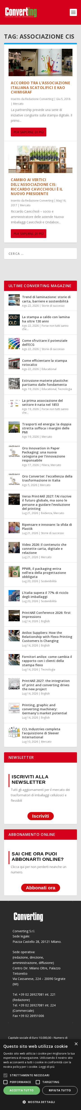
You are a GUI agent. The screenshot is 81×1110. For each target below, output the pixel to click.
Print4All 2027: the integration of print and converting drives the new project (46, 685)
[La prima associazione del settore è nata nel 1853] (14, 403)
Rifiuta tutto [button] (60, 1090)
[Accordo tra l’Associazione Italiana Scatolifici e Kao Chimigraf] (40, 62)
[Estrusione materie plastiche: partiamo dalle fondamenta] (14, 383)
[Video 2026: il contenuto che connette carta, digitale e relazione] (14, 547)
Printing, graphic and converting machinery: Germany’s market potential (44, 709)
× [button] (76, 1044)
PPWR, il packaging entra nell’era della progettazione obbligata (44, 572)
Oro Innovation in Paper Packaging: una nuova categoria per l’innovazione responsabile (43, 454)
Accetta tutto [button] (22, 1090)
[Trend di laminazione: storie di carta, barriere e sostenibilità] (14, 300)
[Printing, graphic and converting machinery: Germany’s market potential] (14, 708)
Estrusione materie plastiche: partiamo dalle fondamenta (45, 382)
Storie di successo (53, 306)
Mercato (18, 104)
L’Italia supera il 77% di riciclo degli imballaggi (45, 595)
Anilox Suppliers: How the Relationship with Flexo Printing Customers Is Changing (47, 636)
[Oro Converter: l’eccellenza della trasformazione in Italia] (14, 479)
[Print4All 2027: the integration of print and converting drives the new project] (14, 683)
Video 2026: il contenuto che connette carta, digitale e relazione (44, 548)
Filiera (45, 465)
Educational (49, 369)
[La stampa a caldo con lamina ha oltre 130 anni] (14, 320)
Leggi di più (46, 1067)
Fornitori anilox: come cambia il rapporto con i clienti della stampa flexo (47, 661)
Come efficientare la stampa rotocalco (44, 362)
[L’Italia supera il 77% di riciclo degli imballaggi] (14, 595)
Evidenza (46, 513)
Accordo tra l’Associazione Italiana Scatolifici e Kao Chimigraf (40, 87)
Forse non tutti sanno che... (45, 327)
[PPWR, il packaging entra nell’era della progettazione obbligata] (14, 571)
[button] (40, 1102)
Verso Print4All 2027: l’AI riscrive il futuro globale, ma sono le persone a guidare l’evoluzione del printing (46, 502)
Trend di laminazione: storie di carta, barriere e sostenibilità (46, 299)
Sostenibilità (48, 581)
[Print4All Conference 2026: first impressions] (14, 615)
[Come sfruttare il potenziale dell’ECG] (14, 343)
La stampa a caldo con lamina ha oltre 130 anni (46, 319)
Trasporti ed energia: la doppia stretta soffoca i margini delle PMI (46, 428)
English (45, 621)
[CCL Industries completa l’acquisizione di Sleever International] (14, 732)
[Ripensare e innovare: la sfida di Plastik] (14, 527)
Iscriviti (40, 816)
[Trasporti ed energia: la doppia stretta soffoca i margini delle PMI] (14, 427)
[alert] (40, 1074)
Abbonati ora (40, 887)
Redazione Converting (39, 99)
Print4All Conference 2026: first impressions (46, 614)
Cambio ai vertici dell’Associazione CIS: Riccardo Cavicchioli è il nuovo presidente (37, 186)
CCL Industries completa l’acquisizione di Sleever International (41, 733)
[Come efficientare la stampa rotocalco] (14, 363)
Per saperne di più (29, 132)
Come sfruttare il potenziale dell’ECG (44, 342)
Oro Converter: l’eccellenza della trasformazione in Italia (47, 478)
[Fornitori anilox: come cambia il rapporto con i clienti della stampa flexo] (14, 659)
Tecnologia (65, 389)
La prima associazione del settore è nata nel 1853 (42, 402)
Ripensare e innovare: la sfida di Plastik (47, 526)
